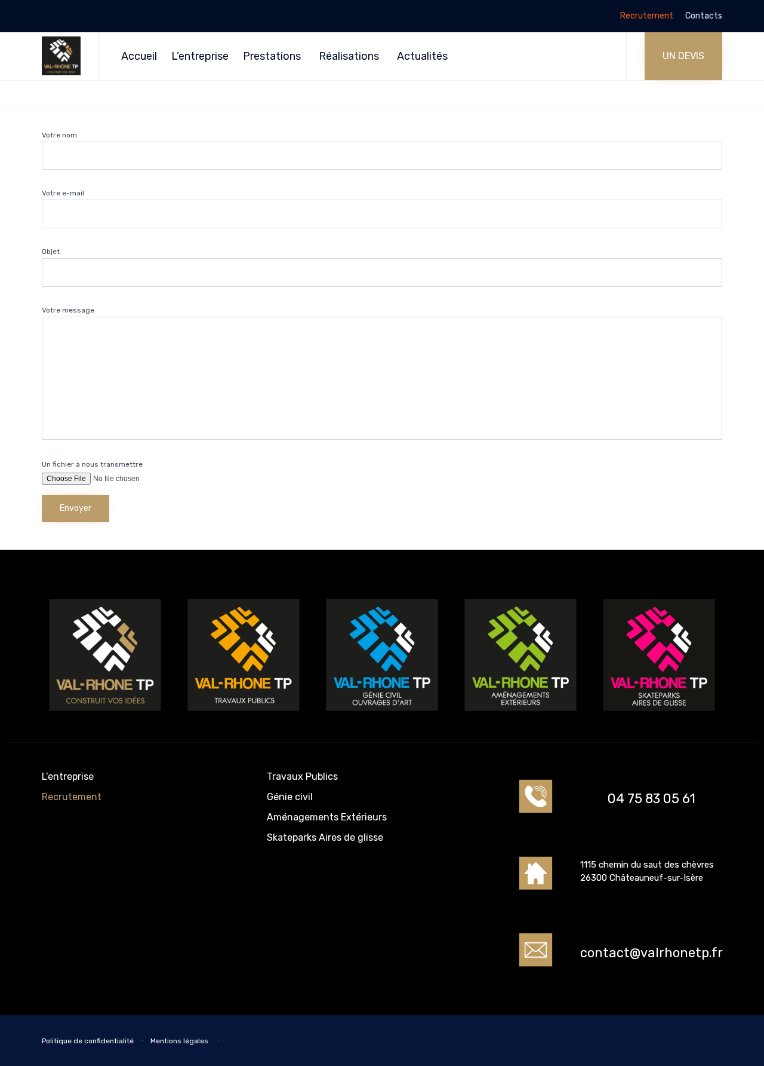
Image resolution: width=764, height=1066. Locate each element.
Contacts (703, 16)
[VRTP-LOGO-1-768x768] (105, 715)
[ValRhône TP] (61, 55)
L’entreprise (200, 56)
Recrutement (646, 16)
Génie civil (290, 796)
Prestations (272, 56)
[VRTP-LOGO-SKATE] (659, 715)
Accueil (139, 56)
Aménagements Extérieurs (327, 817)
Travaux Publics (302, 776)
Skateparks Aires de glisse (325, 837)
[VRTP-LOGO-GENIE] (382, 715)
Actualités (422, 56)
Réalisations (349, 56)
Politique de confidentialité (88, 1041)
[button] (683, 56)
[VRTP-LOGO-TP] (243, 715)
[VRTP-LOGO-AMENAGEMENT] (520, 715)
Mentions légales (180, 1041)
